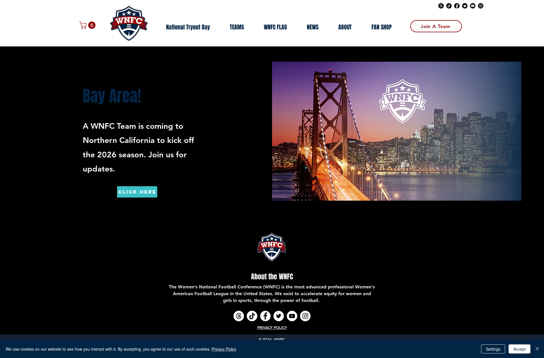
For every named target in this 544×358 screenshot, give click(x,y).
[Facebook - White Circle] (265, 316)
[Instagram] (480, 5)
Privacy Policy (224, 349)
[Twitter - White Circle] (278, 316)
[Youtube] (472, 5)
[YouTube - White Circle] (292, 316)
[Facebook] (457, 5)
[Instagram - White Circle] (305, 316)
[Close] (537, 348)
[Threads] (441, 5)
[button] (88, 25)
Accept (519, 349)
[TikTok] (449, 5)
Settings (493, 349)
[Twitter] (465, 5)
